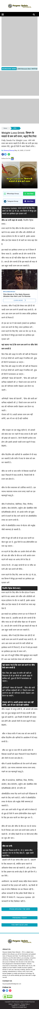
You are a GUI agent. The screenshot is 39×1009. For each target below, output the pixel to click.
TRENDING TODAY (19, 918)
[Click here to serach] (34, 15)
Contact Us (7, 981)
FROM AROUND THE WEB (19, 909)
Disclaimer (23, 1005)
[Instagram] (10, 990)
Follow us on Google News (19, 1007)
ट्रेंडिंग (14, 128)
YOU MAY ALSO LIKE (19, 925)
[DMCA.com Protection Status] (7, 996)
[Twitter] (7, 990)
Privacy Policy (25, 1004)
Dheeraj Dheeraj (9, 150)
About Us (6, 949)
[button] (3, 14)
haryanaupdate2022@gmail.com (11, 984)
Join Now (30, 193)
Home (5, 128)
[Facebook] (3, 990)
